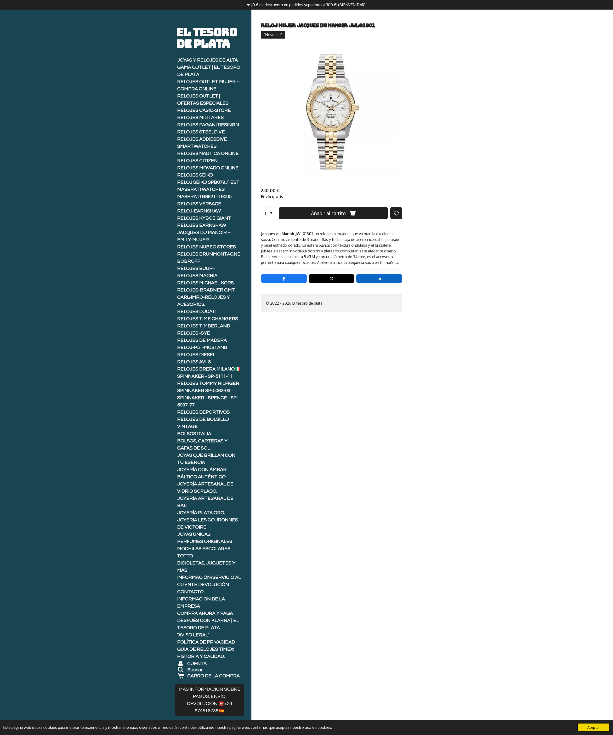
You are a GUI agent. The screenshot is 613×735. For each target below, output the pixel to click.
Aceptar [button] (593, 727)
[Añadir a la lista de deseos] (396, 213)
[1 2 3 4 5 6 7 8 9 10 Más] (268, 213)
